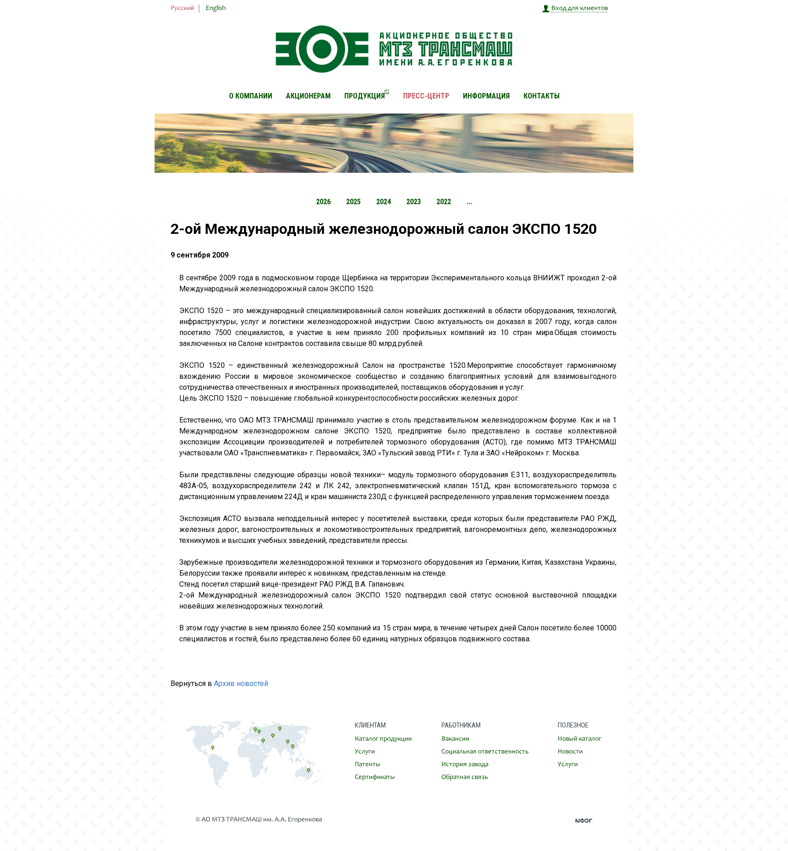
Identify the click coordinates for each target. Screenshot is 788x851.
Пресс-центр (426, 96)
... (469, 201)
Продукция (364, 96)
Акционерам (308, 96)
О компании (250, 96)
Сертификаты (375, 777)
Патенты (367, 764)
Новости (570, 751)
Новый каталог (579, 739)
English (216, 8)
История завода (464, 764)
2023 (413, 201)
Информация (486, 96)
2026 (323, 201)
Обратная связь (464, 777)
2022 (443, 201)
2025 (353, 201)
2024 (383, 201)
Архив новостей (241, 683)
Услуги (365, 751)
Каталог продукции (383, 739)
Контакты (542, 96)
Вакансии (455, 739)
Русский (182, 8)
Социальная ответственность (485, 751)
